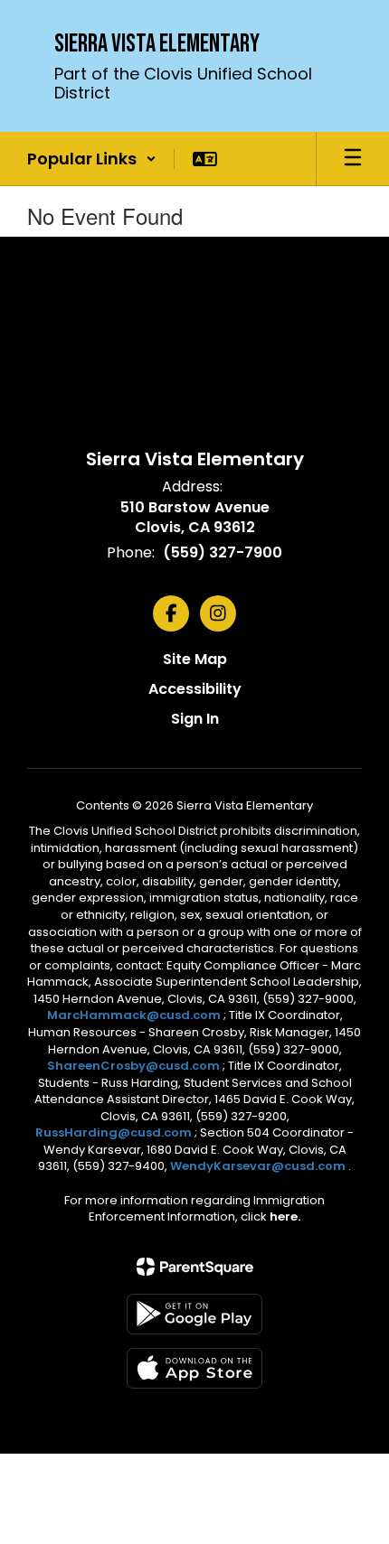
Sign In (195, 718)
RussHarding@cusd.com (113, 1132)
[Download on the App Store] (194, 1368)
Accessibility (195, 688)
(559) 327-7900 (222, 552)
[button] (92, 159)
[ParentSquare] (195, 1266)
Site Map (195, 659)
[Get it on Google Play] (194, 1314)
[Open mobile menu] (353, 159)
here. (285, 1216)
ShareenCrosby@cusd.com (133, 1065)
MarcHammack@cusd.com (134, 1015)
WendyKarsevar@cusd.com (259, 1165)
